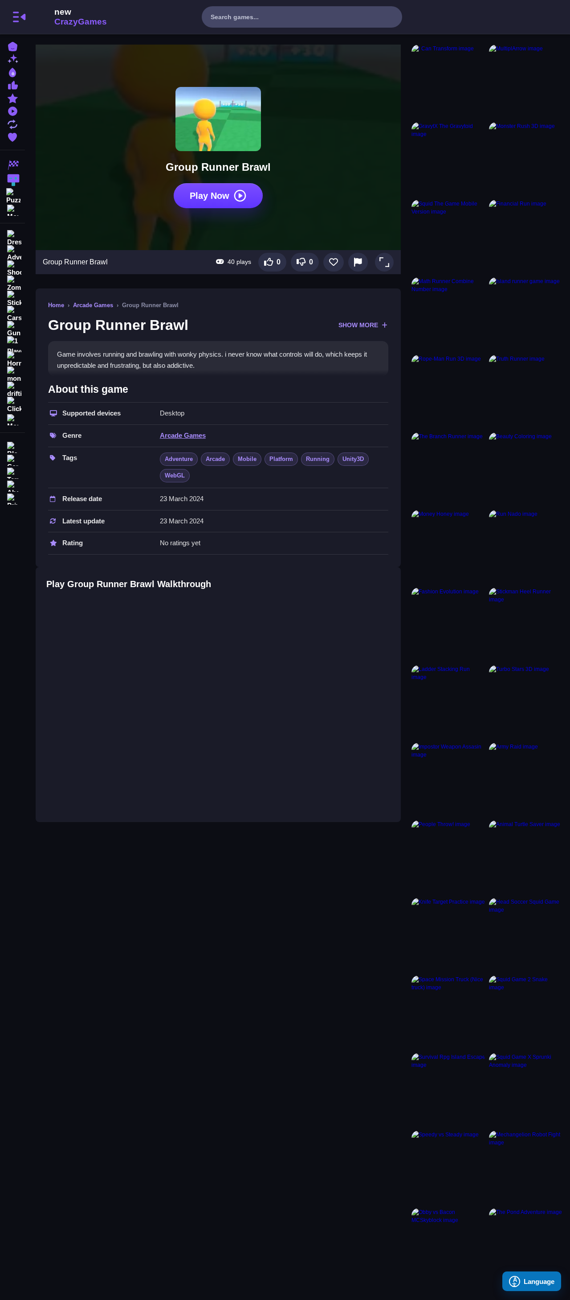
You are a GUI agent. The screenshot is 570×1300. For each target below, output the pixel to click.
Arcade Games (93, 305)
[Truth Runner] (526, 392)
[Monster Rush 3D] (526, 159)
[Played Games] (12, 110)
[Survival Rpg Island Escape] (448, 1090)
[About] (12, 485)
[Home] (12, 45)
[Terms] (12, 472)
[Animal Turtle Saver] (526, 857)
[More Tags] (12, 418)
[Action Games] (12, 180)
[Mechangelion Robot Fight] (526, 1168)
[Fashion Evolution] (448, 625)
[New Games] (12, 58)
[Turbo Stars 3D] (526, 702)
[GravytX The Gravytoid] (448, 159)
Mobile (247, 459)
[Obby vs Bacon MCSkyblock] (448, 1245)
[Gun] (12, 329)
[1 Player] (12, 344)
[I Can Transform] (448, 82)
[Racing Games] (12, 165)
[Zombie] (12, 283)
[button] (384, 262)
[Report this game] (358, 262)
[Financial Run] (526, 237)
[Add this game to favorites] (333, 262)
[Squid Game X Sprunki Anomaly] (526, 1090)
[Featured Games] (12, 97)
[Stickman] (12, 298)
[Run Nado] (526, 547)
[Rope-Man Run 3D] (448, 392)
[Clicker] (12, 404)
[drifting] (12, 389)
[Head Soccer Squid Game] (526, 935)
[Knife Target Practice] (448, 935)
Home (56, 305)
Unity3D (353, 459)
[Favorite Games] (12, 136)
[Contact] (12, 459)
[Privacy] (12, 498)
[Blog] (12, 446)
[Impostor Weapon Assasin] (448, 780)
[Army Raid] (526, 780)
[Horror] (12, 359)
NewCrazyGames (68, 17)
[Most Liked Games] (12, 84)
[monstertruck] (12, 374)
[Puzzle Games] (12, 195)
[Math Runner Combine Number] (448, 314)
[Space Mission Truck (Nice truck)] (448, 1012)
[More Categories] (12, 209)
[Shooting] (12, 268)
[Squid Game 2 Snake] (526, 1012)
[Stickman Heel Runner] (526, 625)
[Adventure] (12, 253)
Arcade (215, 459)
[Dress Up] (12, 238)
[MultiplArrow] (526, 82)
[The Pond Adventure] (526, 1245)
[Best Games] (12, 71)
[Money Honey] (448, 547)
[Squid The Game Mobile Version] (448, 237)
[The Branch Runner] (448, 469)
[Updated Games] (12, 123)
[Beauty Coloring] (526, 469)
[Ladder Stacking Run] (448, 702)
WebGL (175, 475)
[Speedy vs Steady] (448, 1168)
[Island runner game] (526, 314)
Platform (281, 459)
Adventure (179, 459)
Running (318, 459)
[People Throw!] (448, 857)
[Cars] (12, 313)
